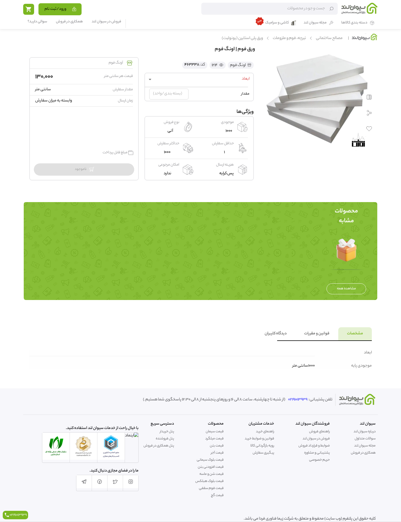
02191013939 (297, 400)
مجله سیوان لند (315, 23)
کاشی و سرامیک (277, 23)
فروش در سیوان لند (106, 22)
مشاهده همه (346, 289)
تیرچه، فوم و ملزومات (289, 38)
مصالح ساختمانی (329, 38)
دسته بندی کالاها (354, 23)
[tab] (355, 333)
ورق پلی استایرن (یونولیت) (242, 38)
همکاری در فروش (69, 22)
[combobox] (199, 79)
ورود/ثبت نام (55, 9)
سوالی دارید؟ (37, 22)
